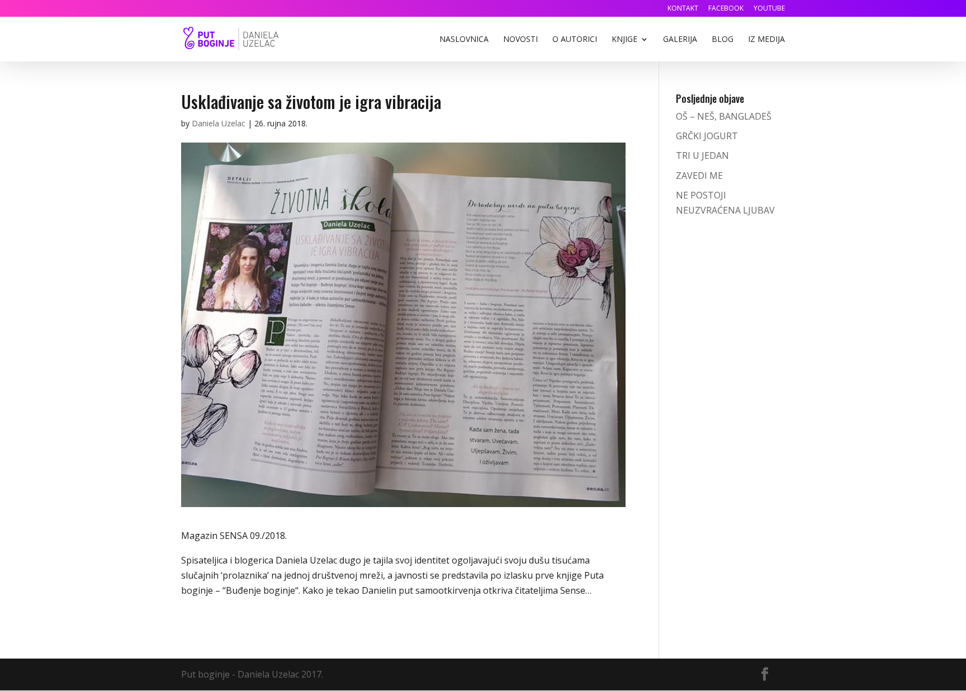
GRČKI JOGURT (707, 136)
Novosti (520, 39)
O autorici (574, 39)
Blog (722, 39)
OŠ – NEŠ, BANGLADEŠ (723, 116)
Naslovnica (464, 39)
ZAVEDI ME (699, 175)
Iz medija (766, 39)
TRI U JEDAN (702, 155)
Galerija (680, 39)
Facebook (726, 9)
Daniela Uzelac (218, 123)
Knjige (624, 39)
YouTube (769, 9)
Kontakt (682, 9)
